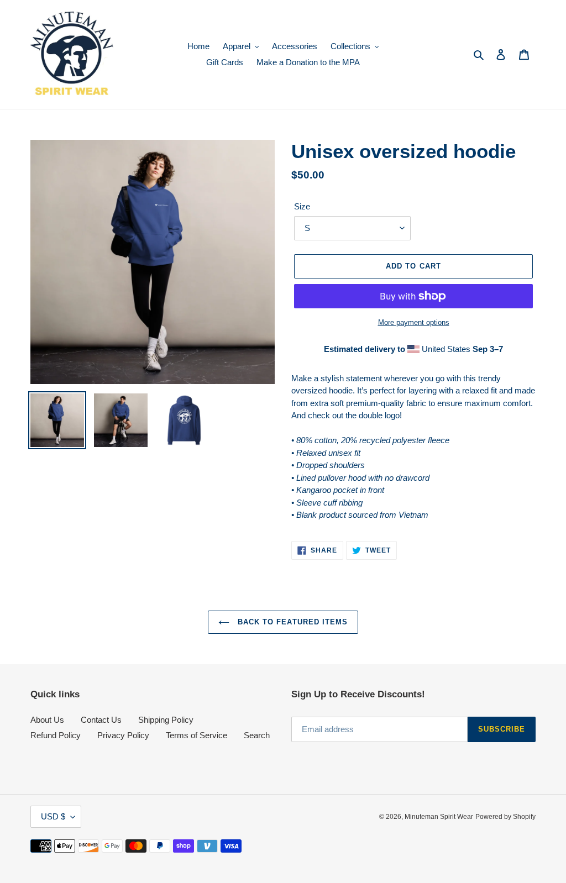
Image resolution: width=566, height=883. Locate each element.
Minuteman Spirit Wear (439, 817)
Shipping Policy (165, 719)
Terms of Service (196, 735)
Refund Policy (55, 735)
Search (257, 735)
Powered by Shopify (505, 817)
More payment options (413, 322)
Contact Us (101, 719)
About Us (47, 719)
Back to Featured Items (291, 622)
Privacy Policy (123, 735)
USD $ (53, 816)
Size (302, 206)
